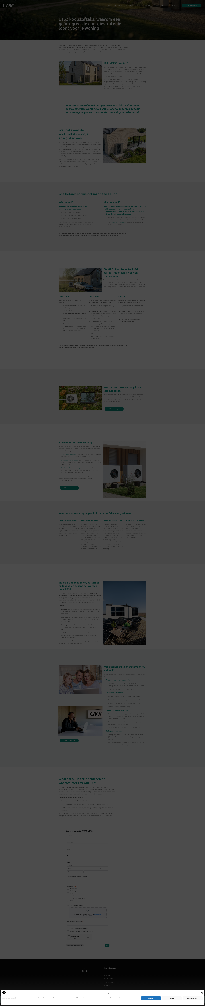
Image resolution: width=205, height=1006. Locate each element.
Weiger (172, 998)
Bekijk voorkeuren (192, 998)
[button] (202, 993)
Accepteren (151, 998)
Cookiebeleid (4, 1002)
